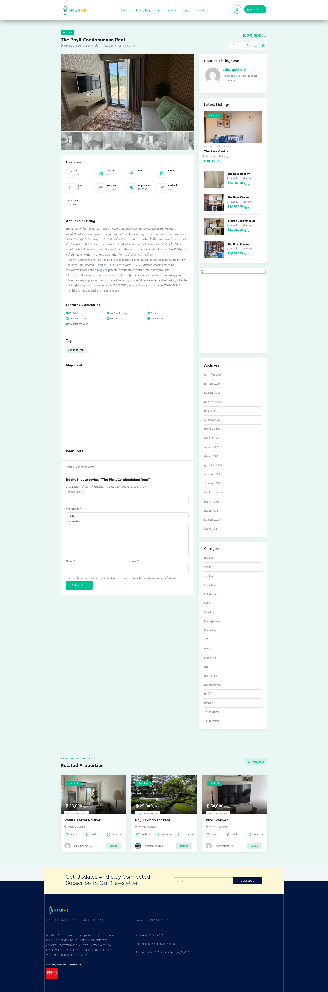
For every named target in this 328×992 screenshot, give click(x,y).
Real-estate (210, 675)
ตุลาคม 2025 (211, 411)
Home (125, 10)
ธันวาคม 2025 (212, 392)
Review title (74, 491)
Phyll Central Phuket (82, 820)
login (234, 75)
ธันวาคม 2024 (212, 483)
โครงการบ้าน (211, 712)
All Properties (167, 10)
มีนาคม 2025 (211, 456)
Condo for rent (76, 349)
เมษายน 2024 (211, 510)
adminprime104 (154, 845)
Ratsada (210, 156)
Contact (201, 10)
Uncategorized (212, 684)
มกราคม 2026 (212, 383)
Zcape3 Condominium (242, 220)
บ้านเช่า (208, 703)
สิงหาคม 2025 (212, 429)
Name (70, 561)
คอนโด (208, 693)
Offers (207, 639)
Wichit (71, 826)
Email (134, 561)
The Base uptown (239, 173)
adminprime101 (235, 69)
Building (208, 557)
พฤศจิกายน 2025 (213, 401)
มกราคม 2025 (212, 474)
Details (113, 846)
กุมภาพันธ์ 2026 (213, 374)
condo (207, 567)
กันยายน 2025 (212, 420)
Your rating (73, 509)
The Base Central (217, 151)
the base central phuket (216, 146)
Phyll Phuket (217, 820)
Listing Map (143, 10)
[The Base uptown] (214, 179)
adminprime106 (83, 845)
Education (210, 585)
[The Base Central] (214, 202)
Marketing (210, 630)
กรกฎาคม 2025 (212, 438)
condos (208, 576)
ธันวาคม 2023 (212, 519)
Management (211, 621)
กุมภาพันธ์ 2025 (213, 465)
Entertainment (212, 594)
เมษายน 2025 (211, 447)
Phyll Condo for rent (152, 820)
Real (206, 666)
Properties (210, 657)
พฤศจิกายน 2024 (213, 492)
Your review (74, 521)
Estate (207, 603)
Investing (209, 612)
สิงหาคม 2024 (212, 501)
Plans (207, 648)
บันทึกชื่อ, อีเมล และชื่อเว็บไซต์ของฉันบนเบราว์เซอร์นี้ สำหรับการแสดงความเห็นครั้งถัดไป (122, 578)
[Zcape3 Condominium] (214, 226)
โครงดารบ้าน (211, 721)
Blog (186, 10)
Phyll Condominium (76, 813)
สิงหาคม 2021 (212, 528)
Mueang (223, 156)
